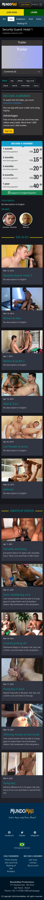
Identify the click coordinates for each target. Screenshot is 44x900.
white (20, 80)
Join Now (25, 4)
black (5, 85)
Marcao (26, 227)
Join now (33, 859)
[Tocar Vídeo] (22, 57)
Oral (31, 19)
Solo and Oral (11, 862)
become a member (12, 103)
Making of (11, 865)
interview (25, 85)
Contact (33, 862)
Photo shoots (11, 859)
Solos (38, 19)
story (36, 85)
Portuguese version (22, 848)
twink (14, 85)
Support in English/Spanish (23, 193)
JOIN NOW (12, 12)
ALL (4, 19)
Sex (11, 19)
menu (35, 4)
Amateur (11, 871)
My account (33, 865)
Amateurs (20, 19)
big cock (30, 80)
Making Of (22, 23)
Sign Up (8, 131)
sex (12, 80)
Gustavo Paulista (9, 227)
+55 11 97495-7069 (20, 890)
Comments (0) (10, 72)
